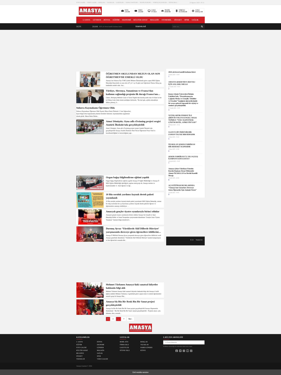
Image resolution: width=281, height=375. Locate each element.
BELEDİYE (80, 353)
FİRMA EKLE (124, 345)
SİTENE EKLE (173, 2)
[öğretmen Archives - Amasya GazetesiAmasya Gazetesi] (90, 11)
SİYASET (178, 20)
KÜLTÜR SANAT (140, 20)
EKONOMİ (126, 20)
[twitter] (180, 350)
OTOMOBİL (166, 20)
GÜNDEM (97, 20)
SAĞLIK (195, 20)
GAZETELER (119, 2)
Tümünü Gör (199, 240)
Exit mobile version (141, 372)
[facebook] (177, 350)
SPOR (186, 20)
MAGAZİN (154, 20)
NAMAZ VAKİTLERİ (132, 2)
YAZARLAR (110, 2)
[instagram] (184, 350)
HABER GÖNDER (146, 347)
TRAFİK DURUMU (145, 2)
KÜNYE (143, 350)
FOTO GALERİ (80, 2)
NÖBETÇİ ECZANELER (160, 2)
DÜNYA (107, 20)
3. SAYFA (86, 20)
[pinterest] (191, 350)
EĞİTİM (116, 20)
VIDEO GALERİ (91, 2)
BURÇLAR (101, 2)
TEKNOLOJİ (140, 26)
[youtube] (187, 350)
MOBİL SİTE (124, 342)
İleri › (130, 319)
